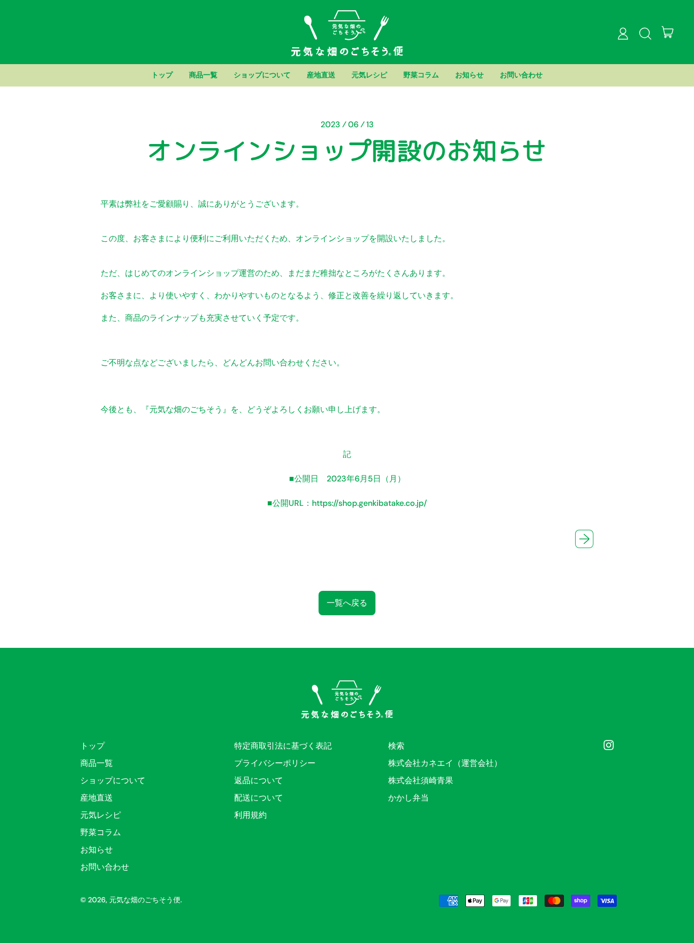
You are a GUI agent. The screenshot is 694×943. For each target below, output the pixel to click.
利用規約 (250, 815)
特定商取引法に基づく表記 (283, 745)
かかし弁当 (408, 797)
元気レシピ (369, 74)
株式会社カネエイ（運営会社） (445, 763)
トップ (162, 74)
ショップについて (262, 74)
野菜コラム (421, 74)
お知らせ (469, 74)
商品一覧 (203, 74)
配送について (258, 797)
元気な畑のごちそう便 (144, 899)
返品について (258, 780)
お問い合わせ (521, 74)
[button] (645, 33)
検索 (396, 745)
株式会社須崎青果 (420, 780)
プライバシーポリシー (275, 763)
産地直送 (321, 74)
